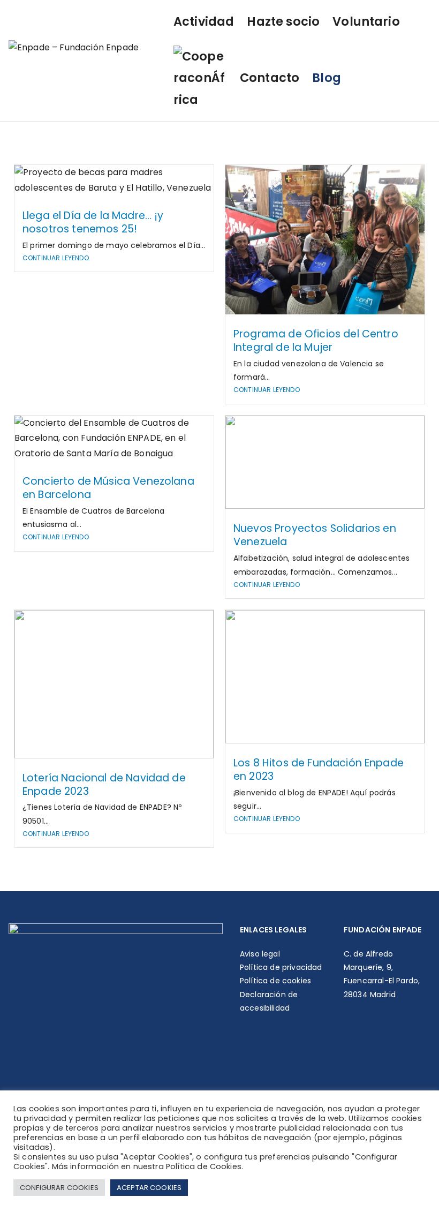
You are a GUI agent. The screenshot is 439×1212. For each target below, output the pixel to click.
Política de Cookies (203, 1166)
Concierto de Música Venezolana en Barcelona (108, 488)
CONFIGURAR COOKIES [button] (59, 1188)
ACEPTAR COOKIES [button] (149, 1188)
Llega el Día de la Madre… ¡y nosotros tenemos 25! (92, 222)
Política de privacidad (281, 967)
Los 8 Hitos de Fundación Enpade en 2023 (318, 770)
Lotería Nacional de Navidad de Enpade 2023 (104, 785)
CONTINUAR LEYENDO (55, 257)
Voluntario (366, 21)
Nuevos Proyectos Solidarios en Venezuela (314, 535)
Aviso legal (260, 953)
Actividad (203, 21)
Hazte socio (283, 21)
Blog (326, 77)
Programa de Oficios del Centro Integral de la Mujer (315, 341)
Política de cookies (275, 980)
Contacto (269, 77)
